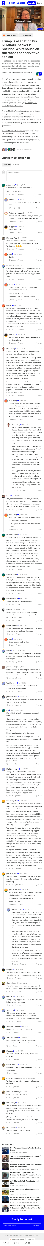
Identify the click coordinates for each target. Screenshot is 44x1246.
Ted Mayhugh (11, 683)
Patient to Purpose (16, 213)
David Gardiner (12, 625)
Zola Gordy (13, 400)
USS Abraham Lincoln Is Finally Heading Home (25, 1149)
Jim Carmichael (11, 696)
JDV (7, 710)
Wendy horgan (17, 909)
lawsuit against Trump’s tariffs (29, 88)
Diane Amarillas (12, 598)
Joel (10, 254)
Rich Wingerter (11, 801)
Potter (8, 650)
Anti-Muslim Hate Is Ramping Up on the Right (25, 1182)
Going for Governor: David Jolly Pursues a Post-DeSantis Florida (26, 1165)
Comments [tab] (7, 165)
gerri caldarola (11, 873)
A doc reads (10, 185)
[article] (22, 1150)
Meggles (12, 226)
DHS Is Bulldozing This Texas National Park (24, 1190)
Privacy (21, 1236)
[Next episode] (7, 29)
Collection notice (34, 1236)
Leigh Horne (10, 1127)
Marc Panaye (11, 1103)
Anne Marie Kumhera (14, 1078)
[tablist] (11, 165)
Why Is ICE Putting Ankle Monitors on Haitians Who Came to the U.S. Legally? (25, 1198)
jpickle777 (10, 667)
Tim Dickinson (34, 1169)
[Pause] (2, 29)
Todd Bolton (13, 199)
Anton (11, 284)
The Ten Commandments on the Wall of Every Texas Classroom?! (25, 1157)
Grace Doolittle (11, 1064)
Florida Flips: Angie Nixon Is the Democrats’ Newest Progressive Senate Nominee (25, 1174)
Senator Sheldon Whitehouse (13, 130)
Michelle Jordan (12, 535)
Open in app (11, 35)
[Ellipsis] (41, 184)
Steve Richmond (12, 1037)
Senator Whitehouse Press (11, 73)
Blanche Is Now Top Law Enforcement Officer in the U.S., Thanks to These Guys (26, 1207)
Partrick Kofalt (11, 574)
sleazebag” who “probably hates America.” (19, 104)
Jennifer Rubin (28, 73)
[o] (5, 1150)
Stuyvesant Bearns (13, 1026)
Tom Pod (12, 334)
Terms (26, 1236)
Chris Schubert (11, 983)
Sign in (39, 3)
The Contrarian (21, 1153)
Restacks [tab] (16, 165)
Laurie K (9, 265)
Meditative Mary (12, 769)
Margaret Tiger (11, 238)
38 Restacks (28, 150)
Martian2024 (11, 609)
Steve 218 (10, 996)
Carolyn (9, 305)
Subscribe (31, 3)
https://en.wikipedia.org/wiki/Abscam (20, 733)
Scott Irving (10, 348)
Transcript (27, 35)
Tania (8, 496)
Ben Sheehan (34, 1161)
